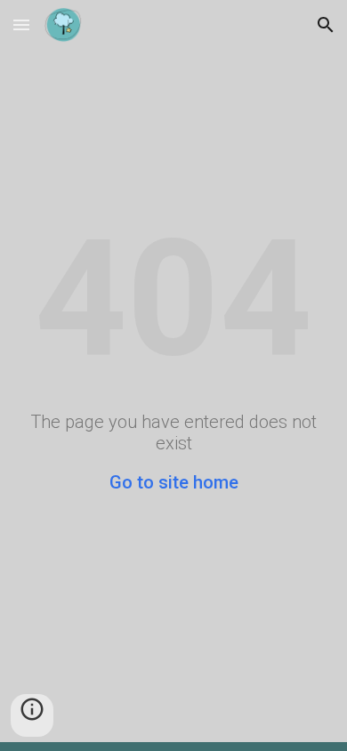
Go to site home (173, 482)
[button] (21, 24)
